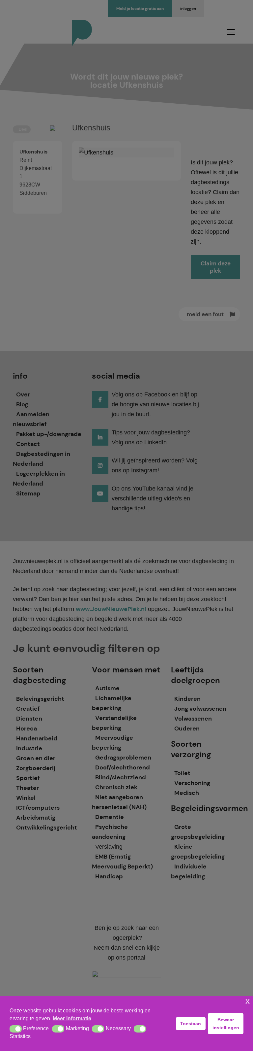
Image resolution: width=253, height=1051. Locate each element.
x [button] (247, 1001)
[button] (16, 1029)
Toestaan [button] (190, 1023)
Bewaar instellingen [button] (225, 1023)
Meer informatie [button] (72, 1018)
